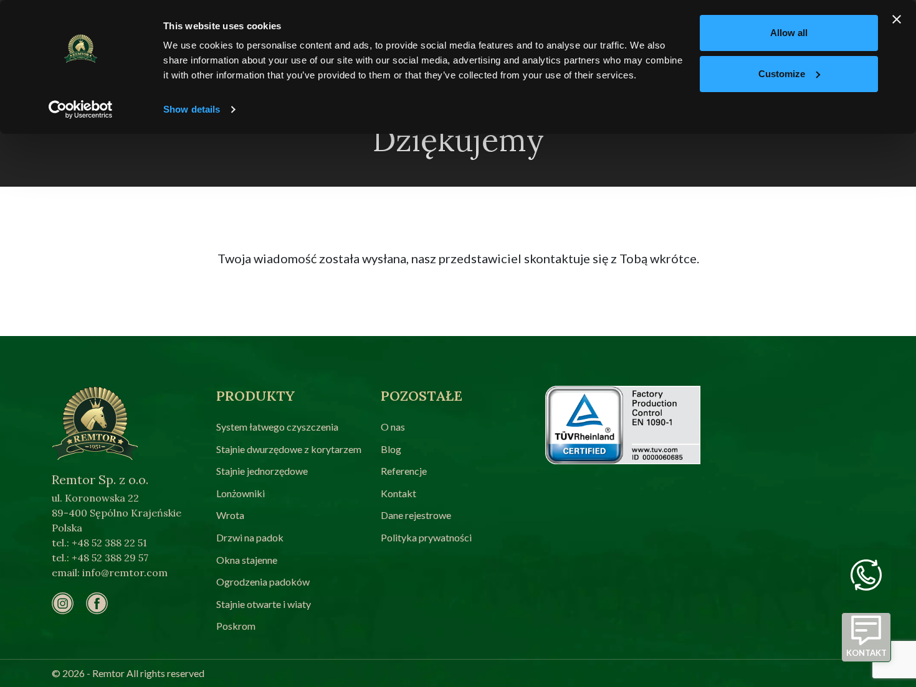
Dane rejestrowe (416, 515)
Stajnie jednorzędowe (262, 471)
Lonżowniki (240, 493)
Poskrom (235, 626)
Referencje (404, 471)
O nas (393, 426)
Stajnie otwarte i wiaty (263, 604)
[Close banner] (896, 19)
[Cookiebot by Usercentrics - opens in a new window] (80, 109)
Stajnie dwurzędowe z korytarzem (288, 449)
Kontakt (398, 493)
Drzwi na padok (250, 537)
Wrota (230, 515)
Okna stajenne (246, 560)
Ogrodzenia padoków (263, 581)
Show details (191, 109)
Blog (391, 449)
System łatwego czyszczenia (277, 426)
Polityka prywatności (426, 537)
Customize (781, 73)
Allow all (789, 32)
